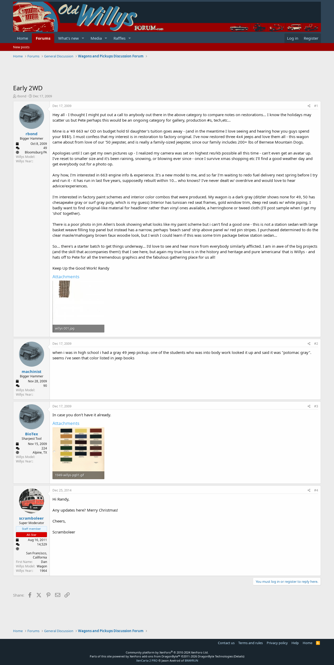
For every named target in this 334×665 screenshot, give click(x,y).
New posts (21, 47)
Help (295, 642)
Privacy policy (277, 642)
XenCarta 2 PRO (147, 660)
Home (22, 38)
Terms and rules (250, 642)
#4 (316, 490)
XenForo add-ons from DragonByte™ (155, 656)
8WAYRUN (191, 660)
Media (96, 38)
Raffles (120, 38)
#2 (316, 343)
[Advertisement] (108, 72)
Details (238, 656)
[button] (83, 38)
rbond (21, 96)
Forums (43, 38)
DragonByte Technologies (215, 656)
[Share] (309, 106)
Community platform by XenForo (167, 652)
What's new (68, 38)
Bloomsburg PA (36, 152)
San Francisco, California (36, 555)
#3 (316, 406)
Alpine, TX (40, 452)
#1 (316, 106)
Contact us (226, 642)
